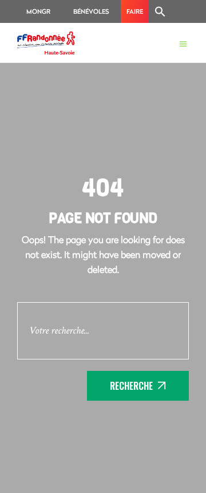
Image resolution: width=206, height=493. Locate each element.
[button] (160, 11)
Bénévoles (91, 11)
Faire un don (134, 15)
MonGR (38, 11)
